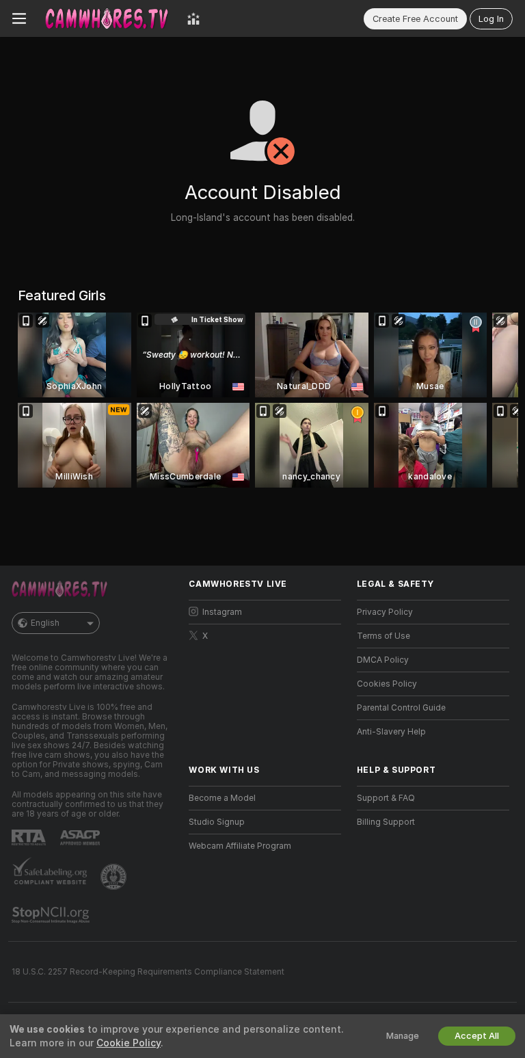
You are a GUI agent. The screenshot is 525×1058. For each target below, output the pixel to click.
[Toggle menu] (19, 18)
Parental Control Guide (401, 708)
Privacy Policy (385, 612)
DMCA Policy (383, 660)
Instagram (222, 612)
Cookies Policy (387, 684)
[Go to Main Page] (106, 18)
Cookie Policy (128, 1042)
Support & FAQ (386, 798)
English (45, 623)
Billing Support (386, 822)
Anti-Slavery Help (391, 732)
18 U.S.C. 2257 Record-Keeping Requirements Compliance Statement (148, 972)
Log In (491, 19)
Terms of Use (383, 636)
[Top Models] (193, 18)
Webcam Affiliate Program (240, 846)
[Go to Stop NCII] (52, 915)
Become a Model (222, 798)
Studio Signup (217, 822)
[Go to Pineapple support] (114, 877)
